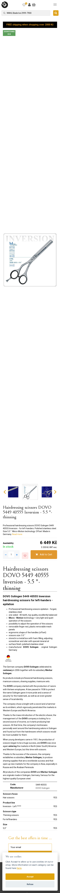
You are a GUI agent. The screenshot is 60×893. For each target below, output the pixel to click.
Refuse (30, 884)
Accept (30, 876)
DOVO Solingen (43, 788)
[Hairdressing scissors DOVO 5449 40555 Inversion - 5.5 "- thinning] (30, 260)
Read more (17, 534)
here (19, 868)
